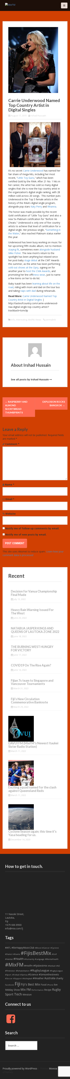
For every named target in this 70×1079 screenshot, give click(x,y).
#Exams (16, 954)
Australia (49, 978)
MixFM (31, 319)
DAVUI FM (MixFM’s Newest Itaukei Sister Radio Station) (33, 744)
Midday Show (12, 989)
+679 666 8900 (13, 924)
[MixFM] (10, 4)
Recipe (47, 989)
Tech (18, 994)
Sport (9, 994)
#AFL (8, 947)
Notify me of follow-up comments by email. (32, 528)
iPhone (50, 985)
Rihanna (51, 206)
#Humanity (29, 959)
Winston (27, 994)
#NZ (58, 966)
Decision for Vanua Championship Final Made (34, 593)
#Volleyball (27, 978)
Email (10, 499)
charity (59, 978)
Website (10, 513)
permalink (50, 319)
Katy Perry (36, 206)
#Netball (52, 966)
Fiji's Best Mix (30, 984)
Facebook (9, 985)
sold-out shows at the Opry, (23, 267)
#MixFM (14, 964)
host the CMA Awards (38, 271)
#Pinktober (10, 971)
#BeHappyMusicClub (23, 947)
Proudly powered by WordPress (20, 1068)
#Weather (38, 978)
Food (43, 984)
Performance (37, 990)
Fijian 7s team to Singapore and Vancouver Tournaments (32, 682)
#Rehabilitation (23, 971)
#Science (33, 974)
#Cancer (46, 948)
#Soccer (9, 978)
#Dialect (9, 954)
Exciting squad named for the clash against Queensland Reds (32, 789)
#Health (18, 959)
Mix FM (26, 989)
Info (13, 319)
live (56, 984)
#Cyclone (54, 948)
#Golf (54, 954)
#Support (17, 978)
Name (9, 484)
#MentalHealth (51, 959)
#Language (39, 959)
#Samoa (24, 975)
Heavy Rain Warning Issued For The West (32, 611)
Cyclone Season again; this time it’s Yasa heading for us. (32, 833)
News (38, 319)
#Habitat (9, 959)
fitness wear (39, 274)
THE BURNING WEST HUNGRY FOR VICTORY (32, 648)
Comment (12, 444)
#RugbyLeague (39, 970)
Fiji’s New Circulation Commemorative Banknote (29, 700)
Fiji (17, 984)
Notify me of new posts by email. (25, 534)
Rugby (56, 989)
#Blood (38, 948)
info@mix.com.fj (14, 928)
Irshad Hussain (38, 115)
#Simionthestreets (49, 974)
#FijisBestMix (36, 953)
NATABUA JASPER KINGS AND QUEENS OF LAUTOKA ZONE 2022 (35, 630)
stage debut (30, 260)
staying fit (13, 249)
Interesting (21, 319)
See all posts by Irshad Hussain (30, 379)
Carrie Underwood (33, 170)
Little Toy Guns (26, 177)
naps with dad (28, 290)
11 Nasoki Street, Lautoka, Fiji (14, 917)
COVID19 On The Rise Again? (31, 665)
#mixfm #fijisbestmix (35, 965)
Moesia (53, 1068)
